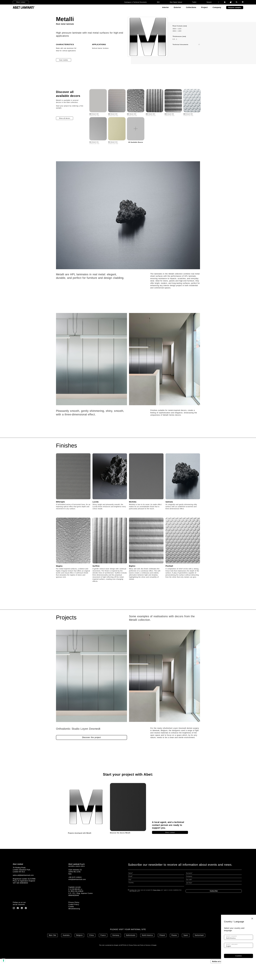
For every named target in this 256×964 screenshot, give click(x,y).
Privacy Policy (73, 902)
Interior (165, 7)
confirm (238, 956)
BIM (158, 2)
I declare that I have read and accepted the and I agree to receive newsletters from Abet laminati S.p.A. (155, 890)
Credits (71, 906)
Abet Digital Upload (176, 2)
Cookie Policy (73, 904)
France (103, 935)
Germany (115, 935)
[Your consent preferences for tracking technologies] (3, 960)
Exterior (177, 7)
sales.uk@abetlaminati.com (23, 875)
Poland (162, 935)
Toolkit (194, 2)
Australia (66, 935)
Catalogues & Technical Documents (135, 2)
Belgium (79, 935)
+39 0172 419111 (75, 877)
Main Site (52, 935)
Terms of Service (145, 945)
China (91, 935)
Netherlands (130, 935)
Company (217, 7)
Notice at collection (220, 961)
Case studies (63, 60)
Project (204, 7)
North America (147, 935)
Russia (174, 935)
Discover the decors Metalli (120, 833)
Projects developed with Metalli (79, 833)
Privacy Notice (156, 890)
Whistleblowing (74, 909)
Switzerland (199, 935)
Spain (186, 935)
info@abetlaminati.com (77, 879)
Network (209, 2)
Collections (191, 7)
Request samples (234, 7)
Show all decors (64, 118)
